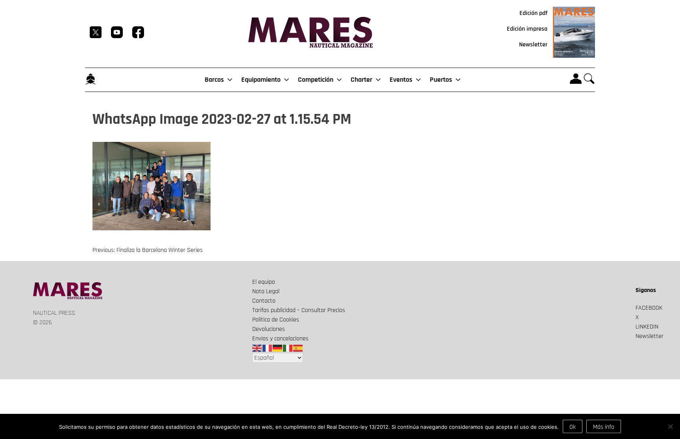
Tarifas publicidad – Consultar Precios (298, 310)
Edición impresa (527, 29)
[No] (670, 426)
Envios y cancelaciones (280, 338)
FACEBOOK (649, 308)
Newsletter (533, 44)
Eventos (401, 79)
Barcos (214, 79)
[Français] (267, 348)
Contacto (263, 301)
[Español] (298, 348)
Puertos (441, 79)
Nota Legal (265, 291)
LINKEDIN (647, 327)
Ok (572, 427)
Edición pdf (533, 13)
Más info (603, 427)
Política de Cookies (275, 320)
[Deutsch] (278, 348)
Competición (315, 79)
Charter (361, 79)
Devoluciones (268, 329)
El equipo (263, 282)
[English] (257, 348)
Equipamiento (261, 79)
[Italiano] (288, 348)
